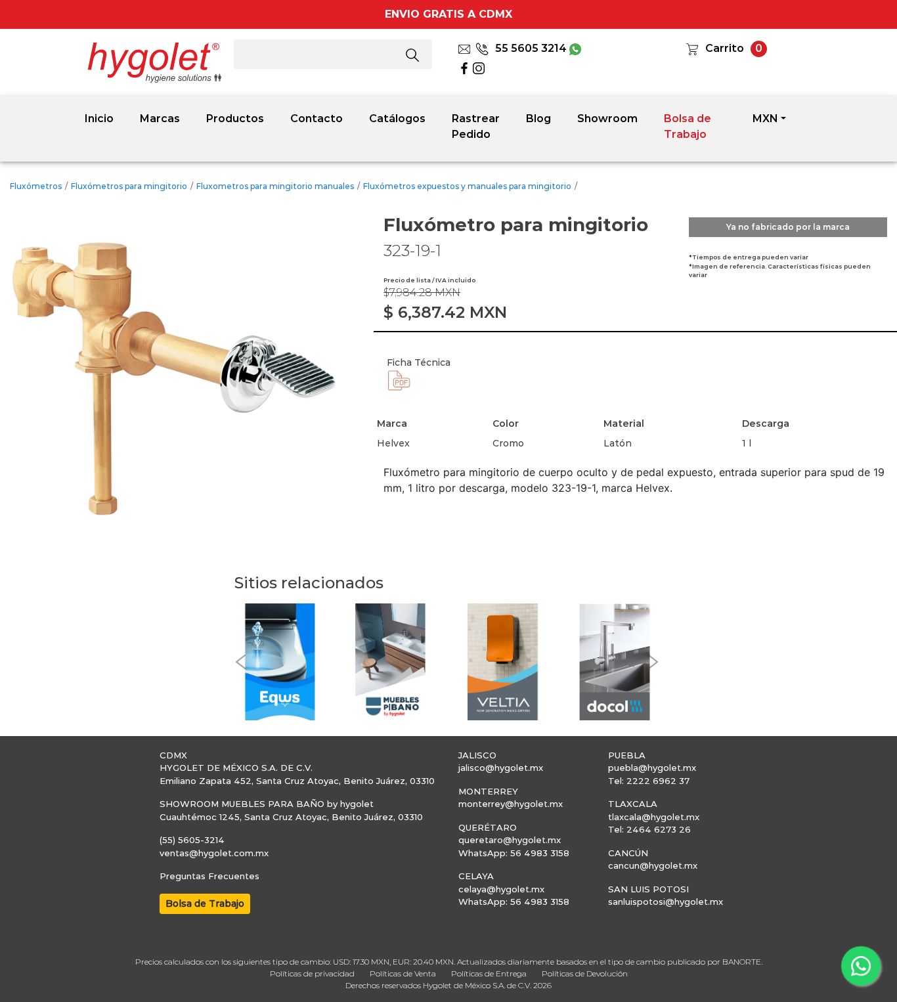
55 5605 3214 (530, 48)
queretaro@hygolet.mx (509, 840)
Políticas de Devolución (585, 973)
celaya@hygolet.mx (501, 889)
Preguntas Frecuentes (209, 876)
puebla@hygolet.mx (652, 767)
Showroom (607, 118)
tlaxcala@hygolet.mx (653, 817)
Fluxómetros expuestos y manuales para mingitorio (467, 186)
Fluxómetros (36, 186)
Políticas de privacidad (312, 973)
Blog (538, 118)
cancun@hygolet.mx (652, 865)
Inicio (99, 118)
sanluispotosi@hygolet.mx (665, 901)
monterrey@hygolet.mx (510, 803)
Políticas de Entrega (489, 973)
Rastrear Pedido (476, 126)
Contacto (316, 118)
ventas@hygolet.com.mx (214, 853)
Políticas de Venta (403, 973)
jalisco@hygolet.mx (500, 767)
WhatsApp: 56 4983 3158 (513, 853)
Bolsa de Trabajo (687, 126)
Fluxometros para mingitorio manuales (275, 186)
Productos (235, 118)
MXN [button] (765, 118)
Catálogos (397, 118)
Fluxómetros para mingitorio (129, 186)
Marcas (160, 118)
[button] (241, 661)
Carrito (724, 48)
